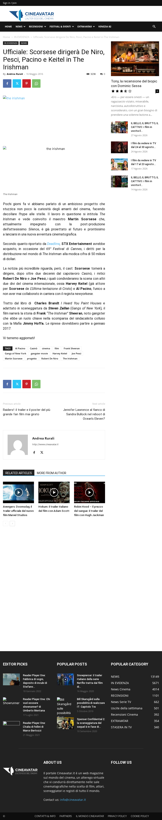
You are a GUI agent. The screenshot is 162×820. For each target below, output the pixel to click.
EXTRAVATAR (84, 26)
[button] (154, 27)
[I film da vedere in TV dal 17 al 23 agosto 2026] (119, 164)
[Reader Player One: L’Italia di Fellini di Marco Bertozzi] (11, 727)
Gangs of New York (15, 353)
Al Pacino (20, 348)
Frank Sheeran (72, 348)
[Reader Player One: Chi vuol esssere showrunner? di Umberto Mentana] (11, 703)
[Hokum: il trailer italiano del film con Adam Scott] (53, 492)
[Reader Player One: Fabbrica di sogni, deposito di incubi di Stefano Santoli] (11, 679)
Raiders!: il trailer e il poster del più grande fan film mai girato (26, 412)
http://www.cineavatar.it (45, 444)
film (57, 348)
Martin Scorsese (13, 358)
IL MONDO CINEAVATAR (90, 816)
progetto (32, 358)
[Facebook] (7, 83)
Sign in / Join (10, 2)
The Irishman (70, 358)
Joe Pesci (76, 353)
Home (6, 37)
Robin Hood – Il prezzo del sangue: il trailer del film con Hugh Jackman (89, 511)
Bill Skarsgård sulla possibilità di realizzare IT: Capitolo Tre (91, 703)
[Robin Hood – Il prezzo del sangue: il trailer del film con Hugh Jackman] (89, 492)
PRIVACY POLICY (117, 816)
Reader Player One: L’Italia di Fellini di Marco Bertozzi (34, 727)
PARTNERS (65, 816)
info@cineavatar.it (73, 800)
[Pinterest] (26, 83)
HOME (8, 26)
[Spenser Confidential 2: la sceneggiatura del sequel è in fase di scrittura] (65, 723)
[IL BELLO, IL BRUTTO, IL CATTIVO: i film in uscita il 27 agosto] (119, 127)
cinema (46, 348)
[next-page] (12, 523)
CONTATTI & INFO (45, 816)
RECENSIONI (36, 26)
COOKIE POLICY (140, 816)
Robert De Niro (49, 358)
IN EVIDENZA (21, 37)
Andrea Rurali (15, 73)
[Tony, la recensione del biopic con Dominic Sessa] (135, 58)
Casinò (33, 348)
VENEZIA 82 (104, 26)
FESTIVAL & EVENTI (60, 26)
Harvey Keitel (60, 353)
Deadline (53, 244)
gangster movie (39, 353)
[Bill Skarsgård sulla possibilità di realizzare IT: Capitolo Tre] (65, 712)
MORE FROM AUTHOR (51, 473)
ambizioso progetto (83, 204)
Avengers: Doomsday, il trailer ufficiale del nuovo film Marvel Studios (18, 511)
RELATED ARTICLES (18, 473)
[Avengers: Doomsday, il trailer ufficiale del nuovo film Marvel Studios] (18, 492)
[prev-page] (5, 523)
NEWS (19, 26)
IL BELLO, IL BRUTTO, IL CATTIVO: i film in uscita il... (144, 127)
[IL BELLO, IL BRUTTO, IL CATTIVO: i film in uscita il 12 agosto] (119, 181)
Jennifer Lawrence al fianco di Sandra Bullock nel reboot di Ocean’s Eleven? (84, 414)
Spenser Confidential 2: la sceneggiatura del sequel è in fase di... (91, 723)
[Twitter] (17, 83)
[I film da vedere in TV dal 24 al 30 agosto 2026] (119, 147)
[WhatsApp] (36, 83)
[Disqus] (54, 589)
